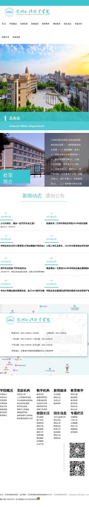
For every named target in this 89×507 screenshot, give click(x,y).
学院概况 (13, 24)
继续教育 (56, 24)
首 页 (4, 24)
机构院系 (24, 24)
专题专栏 (78, 24)
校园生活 (5, 37)
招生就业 (67, 24)
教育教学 (45, 24)
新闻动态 (32, 195)
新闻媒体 (35, 24)
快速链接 (16, 37)
